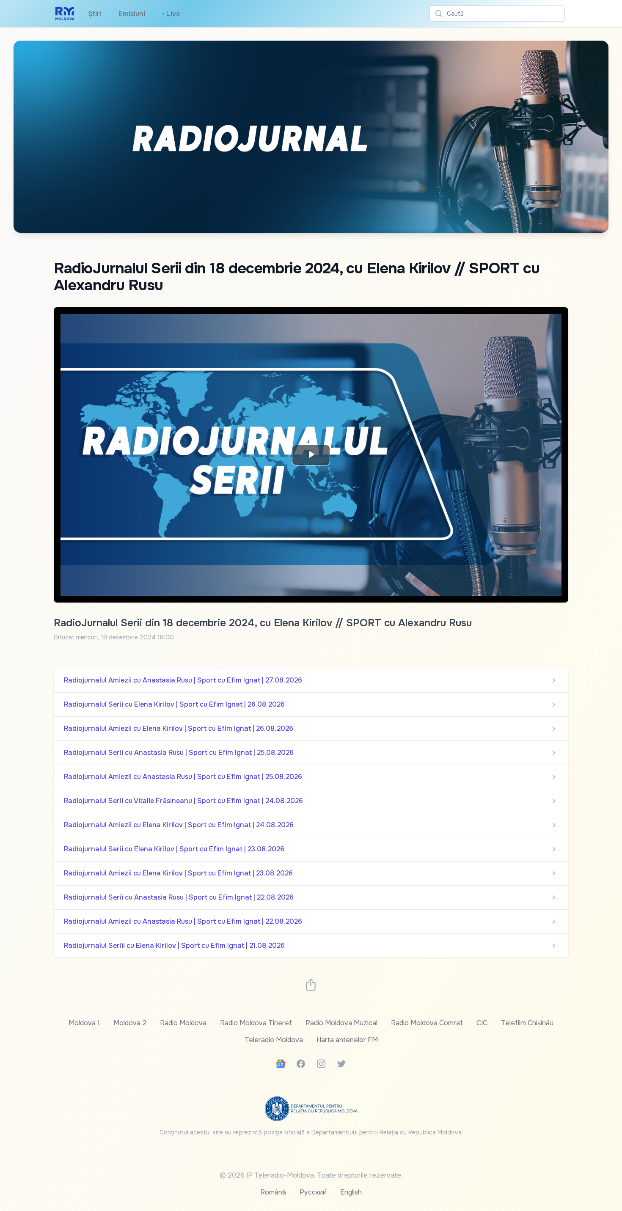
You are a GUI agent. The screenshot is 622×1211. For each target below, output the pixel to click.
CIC (481, 1022)
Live (171, 13)
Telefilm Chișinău (527, 1022)
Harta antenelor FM (347, 1039)
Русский (313, 1192)
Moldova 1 (84, 1022)
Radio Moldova (183, 1022)
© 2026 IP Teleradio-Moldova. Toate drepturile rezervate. (311, 1175)
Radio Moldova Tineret (256, 1022)
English (351, 1192)
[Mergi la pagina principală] (65, 13)
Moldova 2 (129, 1022)
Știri (95, 13)
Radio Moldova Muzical (341, 1022)
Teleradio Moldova (274, 1039)
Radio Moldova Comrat (427, 1022)
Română (273, 1192)
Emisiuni (131, 13)
